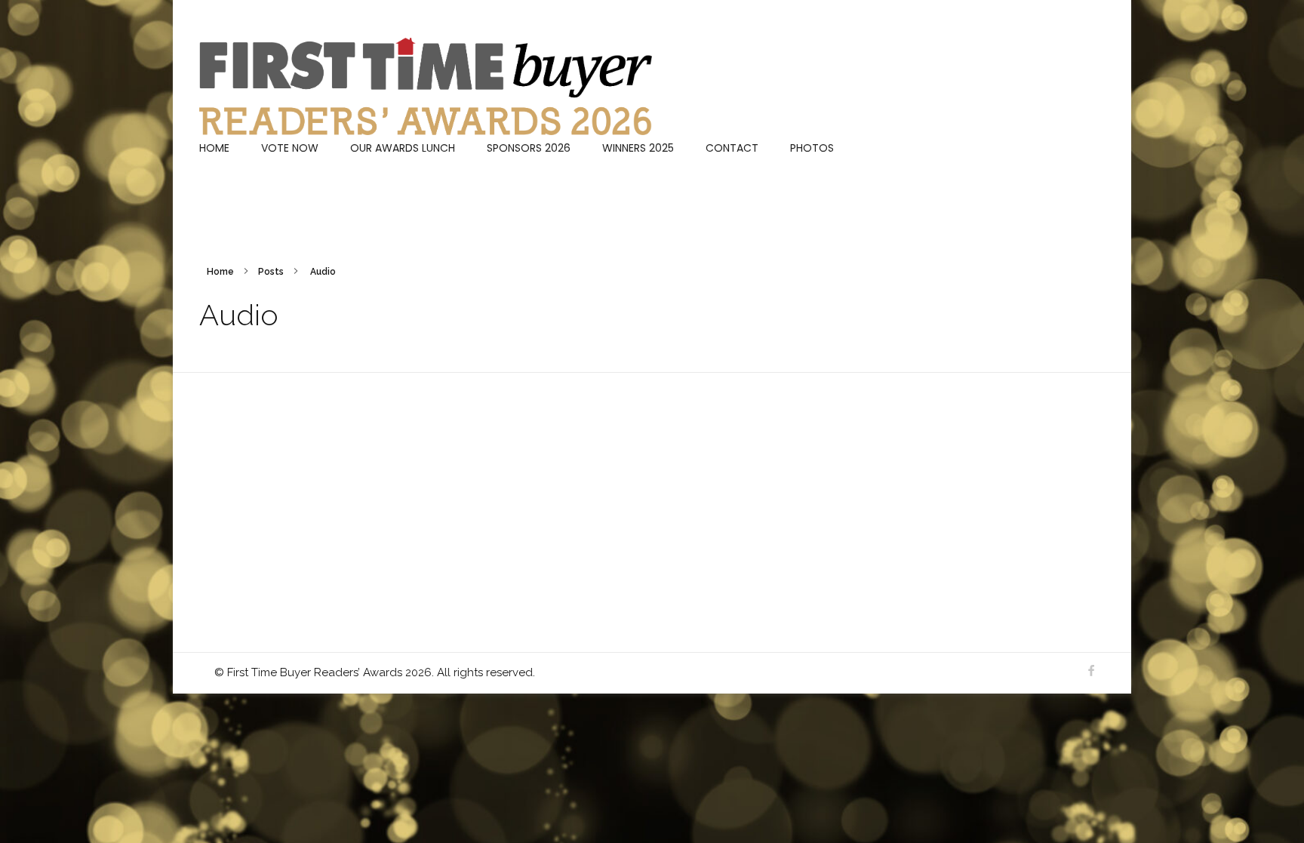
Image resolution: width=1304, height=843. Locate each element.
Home (220, 271)
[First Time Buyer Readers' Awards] (425, 86)
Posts (271, 271)
